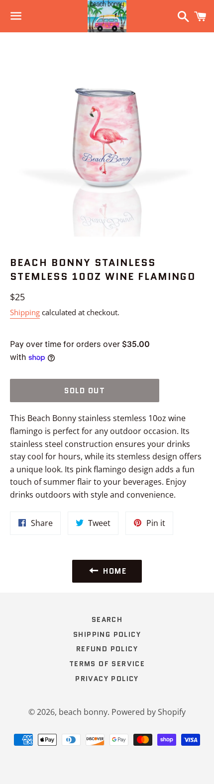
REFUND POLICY (107, 649)
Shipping (25, 312)
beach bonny (83, 711)
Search (107, 619)
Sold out (84, 390)
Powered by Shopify (148, 711)
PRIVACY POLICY (107, 679)
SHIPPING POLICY (107, 634)
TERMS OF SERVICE (107, 664)
